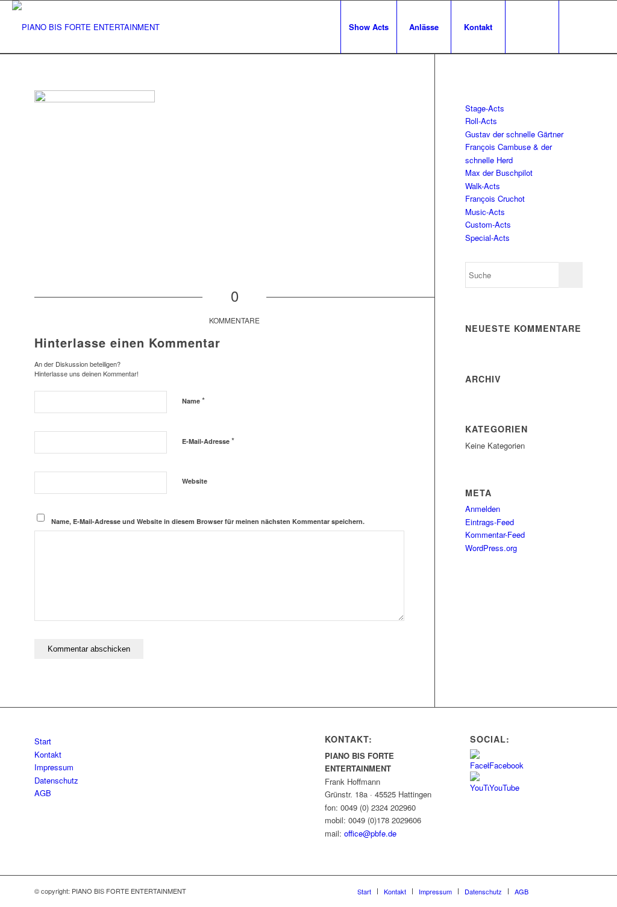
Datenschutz (56, 780)
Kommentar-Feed (495, 534)
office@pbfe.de (370, 833)
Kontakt (47, 754)
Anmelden (482, 508)
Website (194, 480)
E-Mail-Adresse (208, 440)
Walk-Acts (482, 186)
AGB (42, 793)
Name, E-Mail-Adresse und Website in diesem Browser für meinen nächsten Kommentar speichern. (208, 521)
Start (42, 741)
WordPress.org (491, 547)
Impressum (54, 767)
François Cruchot (495, 198)
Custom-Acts (488, 224)
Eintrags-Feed (489, 522)
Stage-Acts (484, 108)
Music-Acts (485, 211)
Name (193, 400)
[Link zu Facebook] (578, 26)
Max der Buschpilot (499, 172)
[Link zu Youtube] (596, 26)
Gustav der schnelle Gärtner (514, 134)
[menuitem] (368, 27)
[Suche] (532, 27)
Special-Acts (487, 237)
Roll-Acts (481, 120)
